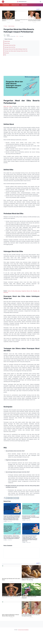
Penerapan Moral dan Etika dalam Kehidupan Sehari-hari (15, 49)
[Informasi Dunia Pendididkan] (21, 2)
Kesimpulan (6, 53)
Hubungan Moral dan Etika (9, 47)
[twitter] (9, 498)
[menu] (3, 2)
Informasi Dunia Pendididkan (23, 629)
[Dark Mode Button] (40, 1)
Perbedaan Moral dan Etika (9, 45)
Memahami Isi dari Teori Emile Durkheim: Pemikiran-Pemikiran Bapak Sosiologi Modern (30, 517)
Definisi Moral (7, 41)
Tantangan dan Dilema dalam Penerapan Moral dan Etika (15, 51)
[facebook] (7, 498)
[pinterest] (16, 498)
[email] (18, 498)
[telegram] (13, 498)
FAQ (5, 54)
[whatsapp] (11, 498)
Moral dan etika (8, 106)
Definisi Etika (7, 43)
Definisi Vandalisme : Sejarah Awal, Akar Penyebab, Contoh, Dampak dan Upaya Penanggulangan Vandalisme (12, 537)
